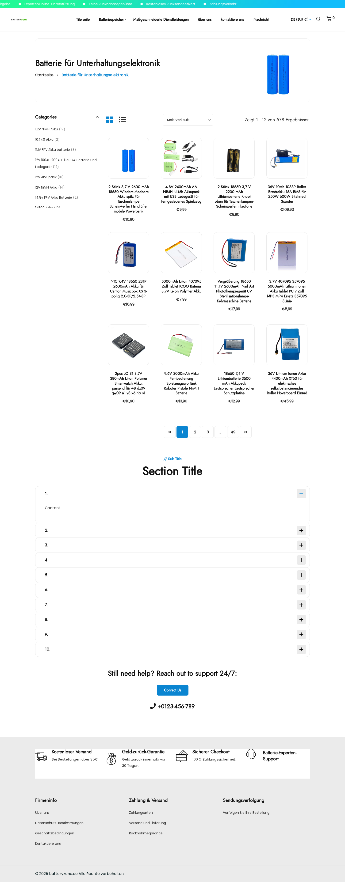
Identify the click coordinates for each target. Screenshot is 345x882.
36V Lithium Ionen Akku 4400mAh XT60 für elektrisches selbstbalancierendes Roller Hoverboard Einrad (287, 383)
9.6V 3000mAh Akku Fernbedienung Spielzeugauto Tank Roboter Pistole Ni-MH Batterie (181, 383)
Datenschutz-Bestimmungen (59, 823)
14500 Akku (47, 207)
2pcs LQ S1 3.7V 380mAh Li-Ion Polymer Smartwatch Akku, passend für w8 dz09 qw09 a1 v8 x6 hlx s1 (128, 383)
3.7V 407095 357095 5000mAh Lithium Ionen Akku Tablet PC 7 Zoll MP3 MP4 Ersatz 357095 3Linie (287, 291)
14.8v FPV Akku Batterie (56, 197)
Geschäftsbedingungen (54, 833)
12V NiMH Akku (50, 187)
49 (233, 432)
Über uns (42, 812)
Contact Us (172, 690)
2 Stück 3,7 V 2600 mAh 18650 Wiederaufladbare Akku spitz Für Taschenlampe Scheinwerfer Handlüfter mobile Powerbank (128, 199)
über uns (204, 19)
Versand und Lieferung (147, 823)
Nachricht (261, 19)
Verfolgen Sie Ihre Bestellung (246, 812)
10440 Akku (47, 139)
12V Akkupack (49, 177)
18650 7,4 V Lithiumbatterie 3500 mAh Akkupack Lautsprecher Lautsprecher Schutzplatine (234, 383)
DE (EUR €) (300, 19)
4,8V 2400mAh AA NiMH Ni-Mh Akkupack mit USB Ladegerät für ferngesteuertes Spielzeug (181, 194)
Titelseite (83, 19)
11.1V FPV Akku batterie (55, 149)
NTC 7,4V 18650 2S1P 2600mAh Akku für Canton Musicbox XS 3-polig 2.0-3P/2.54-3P (128, 289)
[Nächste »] (246, 432)
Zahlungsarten (141, 812)
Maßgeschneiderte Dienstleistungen (161, 19)
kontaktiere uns (232, 19)
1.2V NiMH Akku (50, 129)
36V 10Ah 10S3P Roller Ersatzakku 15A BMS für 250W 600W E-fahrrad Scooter (287, 194)
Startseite (44, 75)
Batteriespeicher (111, 19)
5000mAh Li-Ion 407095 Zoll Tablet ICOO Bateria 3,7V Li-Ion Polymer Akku (181, 286)
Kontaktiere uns (48, 843)
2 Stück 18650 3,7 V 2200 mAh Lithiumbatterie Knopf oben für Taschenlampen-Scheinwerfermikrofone (234, 196)
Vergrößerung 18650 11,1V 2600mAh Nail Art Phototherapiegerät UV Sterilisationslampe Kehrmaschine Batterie (234, 291)
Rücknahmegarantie (146, 833)
